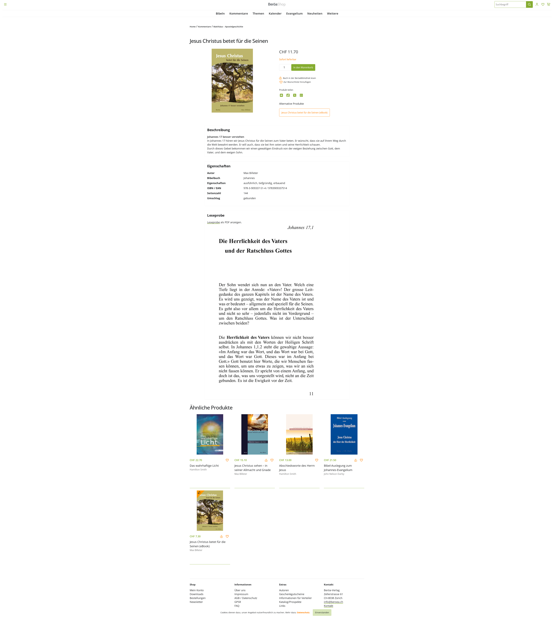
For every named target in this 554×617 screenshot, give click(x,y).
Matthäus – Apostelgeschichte (228, 26)
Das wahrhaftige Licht (204, 466)
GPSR (237, 602)
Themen (258, 13)
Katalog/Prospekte (290, 602)
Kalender (275, 13)
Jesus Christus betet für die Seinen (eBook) (304, 112)
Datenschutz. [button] (303, 612)
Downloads (196, 594)
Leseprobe (213, 222)
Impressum (241, 594)
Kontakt (328, 605)
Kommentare (238, 13)
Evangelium (294, 13)
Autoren (284, 590)
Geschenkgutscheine (291, 594)
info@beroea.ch (333, 602)
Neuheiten (314, 13)
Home (193, 26)
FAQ (236, 605)
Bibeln (220, 13)
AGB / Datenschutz (245, 598)
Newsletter (196, 602)
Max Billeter (251, 173)
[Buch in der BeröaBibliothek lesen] (266, 460)
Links (282, 605)
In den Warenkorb (303, 67)
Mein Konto (197, 590)
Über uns (240, 590)
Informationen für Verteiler (295, 598)
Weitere (332, 13)
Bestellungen (198, 598)
